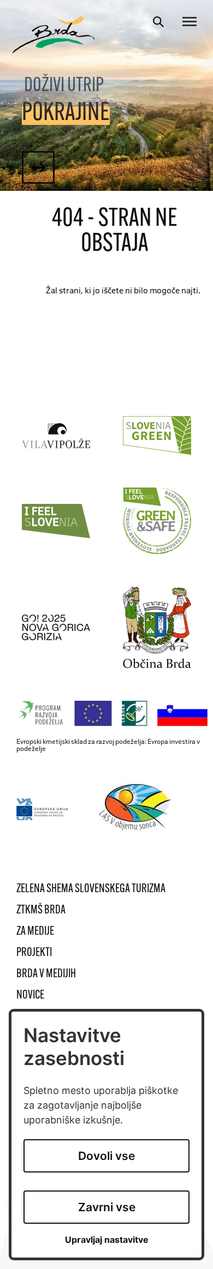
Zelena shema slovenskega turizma (90, 889)
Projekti (34, 953)
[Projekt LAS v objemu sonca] (137, 809)
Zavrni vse (106, 1207)
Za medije (35, 931)
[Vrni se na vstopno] (53, 34)
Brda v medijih (46, 974)
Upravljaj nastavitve (107, 1240)
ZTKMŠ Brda (41, 910)
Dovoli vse (106, 1156)
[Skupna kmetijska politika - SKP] (114, 714)
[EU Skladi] (42, 809)
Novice (30, 995)
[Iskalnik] (158, 22)
